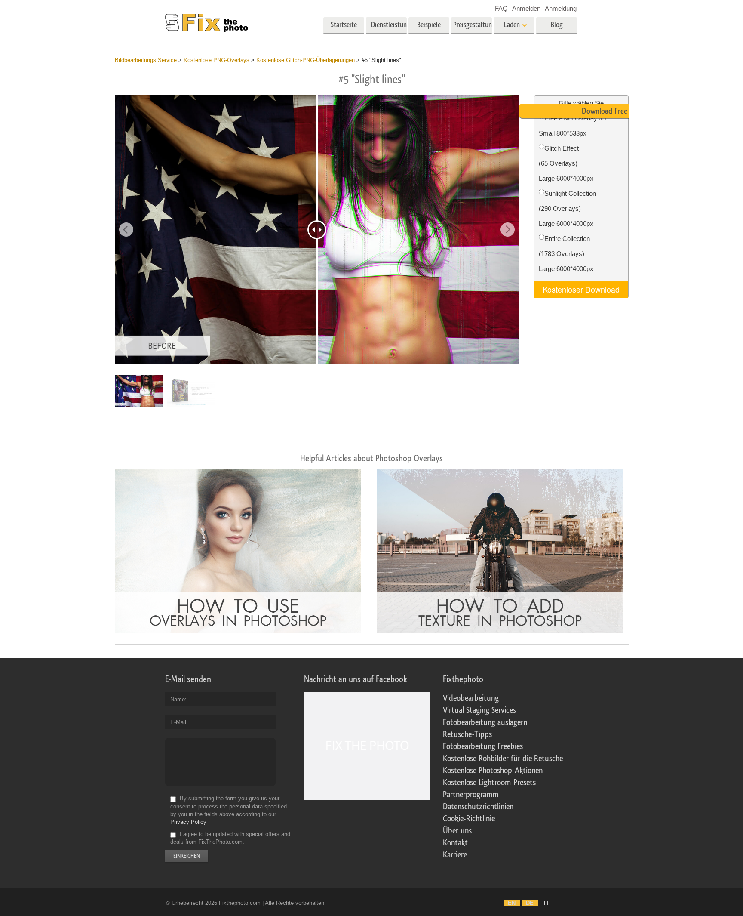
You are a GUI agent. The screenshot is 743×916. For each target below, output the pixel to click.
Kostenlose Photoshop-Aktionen (493, 770)
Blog (557, 24)
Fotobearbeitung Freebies (483, 746)
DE (530, 903)
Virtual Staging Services (479, 710)
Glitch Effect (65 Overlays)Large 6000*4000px (566, 163)
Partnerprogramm (470, 794)
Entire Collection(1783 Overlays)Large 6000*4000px (566, 253)
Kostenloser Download (581, 289)
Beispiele (429, 24)
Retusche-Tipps (467, 734)
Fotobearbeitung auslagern (485, 722)
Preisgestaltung (472, 24)
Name (177, 699)
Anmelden (526, 8)
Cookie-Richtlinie (469, 818)
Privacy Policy (188, 822)
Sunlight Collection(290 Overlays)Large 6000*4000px (567, 208)
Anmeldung (561, 8)
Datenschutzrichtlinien (478, 806)
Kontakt (455, 843)
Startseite (344, 24)
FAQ (501, 8)
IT (546, 903)
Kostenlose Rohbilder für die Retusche (503, 758)
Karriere (455, 855)
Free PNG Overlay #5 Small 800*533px (572, 125)
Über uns (457, 831)
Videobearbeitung (471, 698)
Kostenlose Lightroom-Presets (489, 782)
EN (512, 903)
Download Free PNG (612, 111)
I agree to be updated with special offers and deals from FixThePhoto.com (230, 838)
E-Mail (178, 722)
